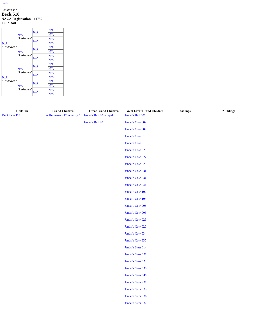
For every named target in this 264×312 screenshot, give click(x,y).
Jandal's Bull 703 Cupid (98, 115)
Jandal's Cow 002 (135, 122)
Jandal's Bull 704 (94, 122)
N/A (5, 43)
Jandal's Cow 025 (135, 150)
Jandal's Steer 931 (135, 282)
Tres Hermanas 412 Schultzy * (61, 115)
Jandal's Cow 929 (135, 226)
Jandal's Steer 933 (135, 289)
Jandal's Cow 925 (135, 219)
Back (5, 3)
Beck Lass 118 (11, 115)
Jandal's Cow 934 (135, 233)
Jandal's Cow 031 (135, 171)
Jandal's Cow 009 (135, 129)
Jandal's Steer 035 (135, 268)
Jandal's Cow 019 (135, 143)
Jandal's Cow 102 (135, 191)
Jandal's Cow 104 (135, 198)
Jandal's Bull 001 (135, 115)
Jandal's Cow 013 (135, 136)
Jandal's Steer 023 (135, 261)
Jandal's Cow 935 (135, 240)
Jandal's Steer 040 (135, 275)
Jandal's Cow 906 (135, 212)
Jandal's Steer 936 (135, 296)
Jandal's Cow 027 (135, 157)
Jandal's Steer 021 (135, 254)
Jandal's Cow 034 (135, 177)
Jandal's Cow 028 (135, 164)
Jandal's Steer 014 (135, 247)
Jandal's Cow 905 (135, 205)
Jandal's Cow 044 (135, 184)
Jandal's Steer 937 (135, 303)
